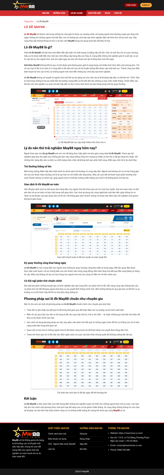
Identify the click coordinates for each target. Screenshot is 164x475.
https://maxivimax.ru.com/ (131, 433)
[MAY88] (24, 5)
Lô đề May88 (30, 34)
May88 (45, 13)
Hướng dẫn (59, 13)
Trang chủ (28, 21)
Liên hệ (118, 13)
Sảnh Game (77, 13)
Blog (107, 13)
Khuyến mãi (94, 13)
